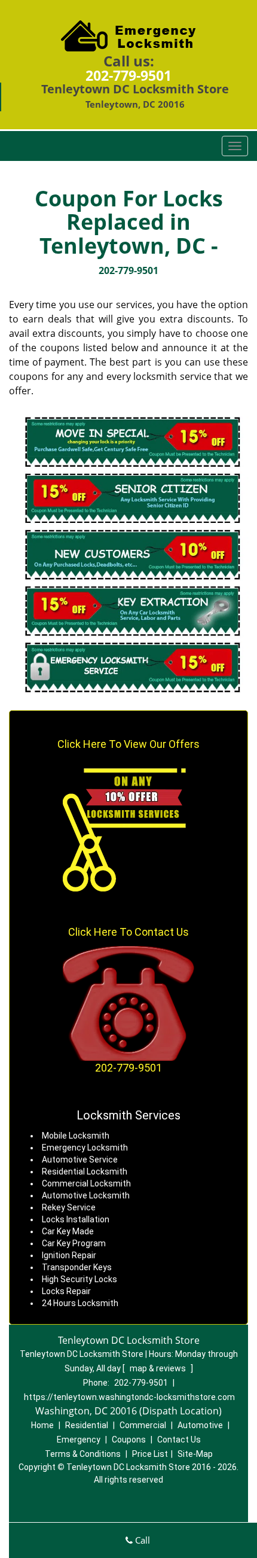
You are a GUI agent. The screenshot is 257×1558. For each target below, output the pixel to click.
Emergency (78, 1439)
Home (42, 1425)
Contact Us (179, 1439)
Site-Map (195, 1454)
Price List (150, 1454)
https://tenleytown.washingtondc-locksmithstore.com (129, 1397)
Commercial (143, 1425)
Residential (86, 1425)
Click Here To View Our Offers (128, 744)
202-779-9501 (128, 75)
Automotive (200, 1425)
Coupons (129, 1439)
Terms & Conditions (83, 1454)
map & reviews (159, 1368)
